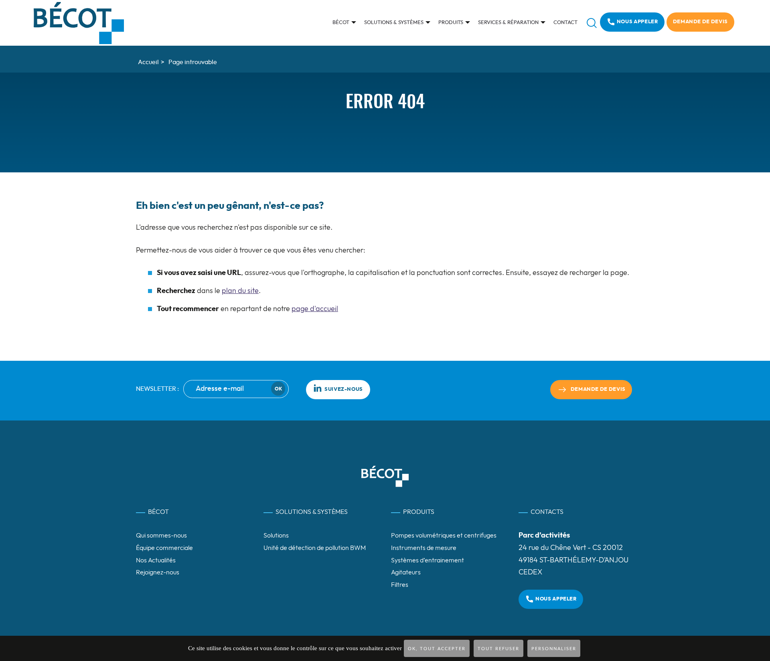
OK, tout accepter (437, 649)
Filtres (399, 585)
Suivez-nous (343, 389)
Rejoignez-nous (157, 572)
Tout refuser (498, 649)
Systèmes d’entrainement (427, 560)
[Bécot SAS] (79, 23)
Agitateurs (406, 572)
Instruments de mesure (423, 548)
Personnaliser (553, 649)
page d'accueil (315, 309)
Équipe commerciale (164, 548)
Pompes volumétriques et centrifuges (443, 535)
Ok (278, 388)
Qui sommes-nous (161, 535)
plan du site (240, 291)
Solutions (276, 535)
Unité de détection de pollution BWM (314, 548)
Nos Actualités (156, 560)
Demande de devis (700, 21)
